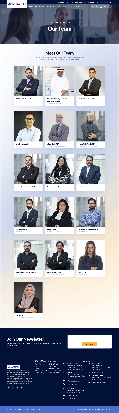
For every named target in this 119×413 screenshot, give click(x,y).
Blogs (70, 7)
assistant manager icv (54, 232)
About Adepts (39, 7)
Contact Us (78, 7)
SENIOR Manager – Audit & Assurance (27, 189)
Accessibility (99, 409)
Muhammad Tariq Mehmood (26, 272)
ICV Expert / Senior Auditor (55, 274)
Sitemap (107, 409)
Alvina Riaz (83, 272)
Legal (91, 409)
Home (30, 7)
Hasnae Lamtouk (53, 187)
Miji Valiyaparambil (54, 272)
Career (64, 7)
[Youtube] (110, 2)
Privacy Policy (82, 409)
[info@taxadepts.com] (72, 2)
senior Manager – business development (91, 189)
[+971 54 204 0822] (59, 2)
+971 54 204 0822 (64, 2)
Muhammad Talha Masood (88, 99)
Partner (18, 146)
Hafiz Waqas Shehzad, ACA (25, 187)
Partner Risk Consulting (86, 101)
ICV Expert (19, 232)
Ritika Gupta (51, 230)
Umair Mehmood (22, 144)
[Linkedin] (102, 2)
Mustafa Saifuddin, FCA (87, 144)
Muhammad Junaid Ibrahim (88, 230)
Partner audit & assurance (55, 103)
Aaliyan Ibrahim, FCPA (24, 99)
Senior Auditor (83, 274)
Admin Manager (83, 232)
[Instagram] (107, 2)
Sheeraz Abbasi (21, 230)
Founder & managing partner (24, 101)
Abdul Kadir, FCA (53, 144)
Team (58, 7)
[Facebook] (105, 2)
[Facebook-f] (13, 387)
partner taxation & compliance (56, 146)
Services (49, 7)
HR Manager (50, 189)
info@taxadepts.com (80, 2)
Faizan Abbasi (83, 187)
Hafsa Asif (19, 315)
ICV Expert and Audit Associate (25, 317)
